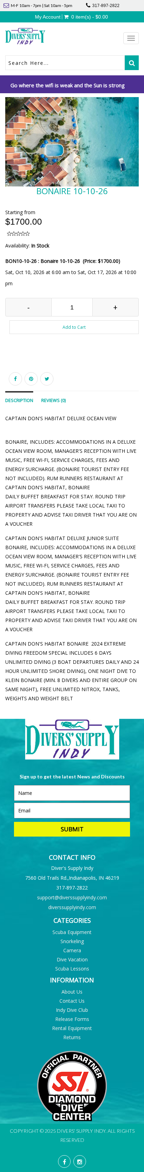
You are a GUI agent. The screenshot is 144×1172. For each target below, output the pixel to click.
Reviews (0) (53, 400)
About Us (72, 991)
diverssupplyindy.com (72, 907)
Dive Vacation (72, 959)
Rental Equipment (72, 1028)
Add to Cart (74, 327)
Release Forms (72, 1019)
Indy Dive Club (72, 1010)
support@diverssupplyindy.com (72, 897)
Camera (72, 950)
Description (19, 400)
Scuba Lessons (72, 968)
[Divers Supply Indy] (38, 36)
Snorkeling (72, 941)
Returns (72, 1037)
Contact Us (72, 1000)
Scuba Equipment (72, 932)
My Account (47, 16)
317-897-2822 (106, 5)
